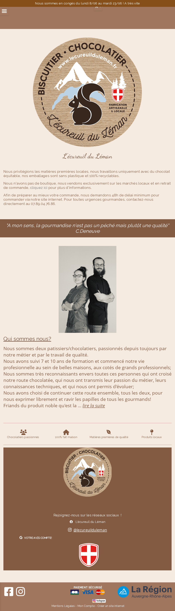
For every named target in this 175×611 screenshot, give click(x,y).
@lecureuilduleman (90, 530)
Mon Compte (86, 606)
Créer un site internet (110, 606)
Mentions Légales (63, 606)
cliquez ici (39, 187)
